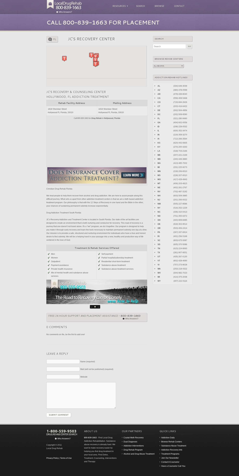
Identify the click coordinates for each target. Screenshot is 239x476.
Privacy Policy (52, 458)
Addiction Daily (168, 438)
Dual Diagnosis (130, 442)
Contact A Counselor (170, 462)
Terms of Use (66, 458)
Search (140, 6)
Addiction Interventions (134, 446)
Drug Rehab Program (133, 450)
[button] (64, 59)
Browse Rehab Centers (171, 442)
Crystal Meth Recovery (134, 438)
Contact (179, 6)
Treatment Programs (170, 454)
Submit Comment (59, 415)
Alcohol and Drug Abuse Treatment (139, 454)
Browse (159, 6)
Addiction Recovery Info (171, 450)
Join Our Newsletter (170, 458)
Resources (119, 6)
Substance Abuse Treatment (173, 446)
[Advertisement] (96, 142)
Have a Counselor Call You (173, 466)
